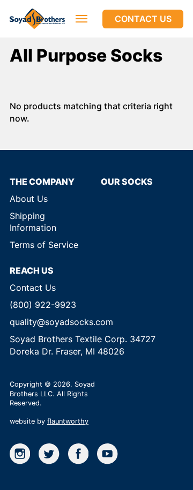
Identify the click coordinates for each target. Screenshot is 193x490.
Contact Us (143, 18)
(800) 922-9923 (43, 304)
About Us (29, 198)
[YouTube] (107, 453)
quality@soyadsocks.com (61, 321)
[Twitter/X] (49, 453)
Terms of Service (44, 244)
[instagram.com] (20, 453)
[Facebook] (78, 453)
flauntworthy (67, 421)
